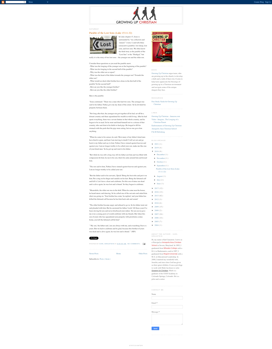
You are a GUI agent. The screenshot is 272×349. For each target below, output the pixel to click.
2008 (157, 210)
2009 (157, 206)
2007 (157, 214)
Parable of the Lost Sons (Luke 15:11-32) (110, 32)
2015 (157, 195)
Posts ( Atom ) (105, 259)
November (161, 158)
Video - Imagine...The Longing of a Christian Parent (165, 120)
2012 (157, 199)
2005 (157, 221)
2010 (157, 203)
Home (118, 253)
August (160, 176)
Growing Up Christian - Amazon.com (166, 116)
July (159, 180)
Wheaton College (170, 248)
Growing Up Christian (160, 73)
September (161, 165)
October (160, 162)
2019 (157, 147)
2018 (157, 151)
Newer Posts (93, 253)
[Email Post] (144, 244)
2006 (157, 217)
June (159, 183)
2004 (157, 225)
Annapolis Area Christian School (164, 128)
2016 (157, 192)
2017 (157, 188)
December (161, 154)
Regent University (170, 254)
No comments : (135, 244)
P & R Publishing (158, 132)
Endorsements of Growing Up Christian (167, 125)
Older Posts (143, 253)
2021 (157, 144)
